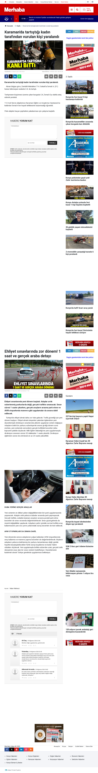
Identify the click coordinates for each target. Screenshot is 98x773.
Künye (64, 746)
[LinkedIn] (15, 76)
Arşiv (36, 2)
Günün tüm (87, 19)
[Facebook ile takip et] (6, 749)
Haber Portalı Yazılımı (14, 770)
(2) (35, 663)
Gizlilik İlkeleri (79, 746)
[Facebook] (6, 76)
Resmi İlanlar (64, 2)
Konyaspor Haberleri (57, 759)
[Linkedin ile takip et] (21, 749)
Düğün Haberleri (55, 756)
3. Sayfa (17, 26)
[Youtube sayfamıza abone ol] (16, 749)
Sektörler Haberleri (78, 759)
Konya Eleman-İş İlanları (14, 763)
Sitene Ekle (89, 746)
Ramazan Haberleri (34, 759)
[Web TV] (88, 2)
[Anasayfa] (5, 2)
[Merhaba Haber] (14, 9)
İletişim (70, 746)
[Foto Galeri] (92, 2)
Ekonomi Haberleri (78, 756)
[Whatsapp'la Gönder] (19, 76)
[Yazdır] (46, 76)
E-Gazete (11, 2)
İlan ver (57, 2)
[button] (51, 76)
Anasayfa (10, 26)
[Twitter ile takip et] (11, 749)
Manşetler (19, 2)
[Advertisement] (33, 169)
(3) (31, 663)
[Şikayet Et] (54, 645)
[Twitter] (11, 76)
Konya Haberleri (11, 756)
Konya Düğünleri (33, 756)
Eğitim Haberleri (11, 759)
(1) (35, 645)
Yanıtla (25, 645)
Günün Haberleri (28, 2)
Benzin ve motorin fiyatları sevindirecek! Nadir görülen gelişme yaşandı (50, 19)
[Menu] (71, 10)
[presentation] (11, 19)
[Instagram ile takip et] (26, 749)
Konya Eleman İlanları (46, 2)
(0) (31, 645)
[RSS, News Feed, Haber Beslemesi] (30, 749)
